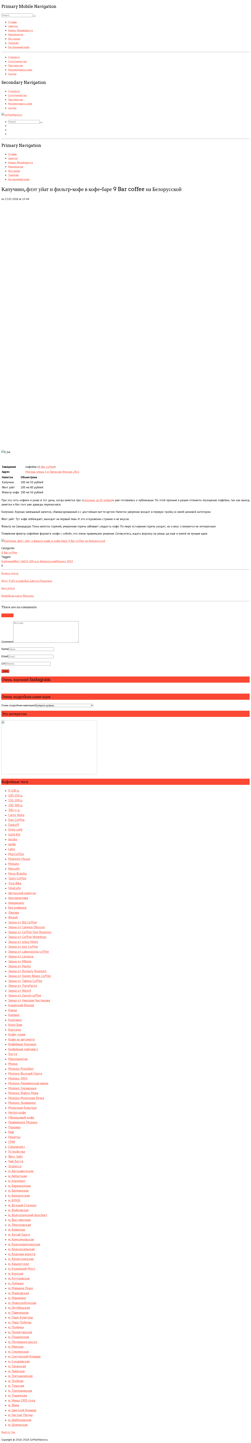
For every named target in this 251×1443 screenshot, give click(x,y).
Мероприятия (15, 34)
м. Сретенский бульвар (24, 1356)
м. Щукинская (17, 1425)
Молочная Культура (22, 1108)
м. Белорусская (46, 561)
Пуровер (14, 1127)
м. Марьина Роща (20, 1288)
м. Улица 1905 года (21, 1400)
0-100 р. (31, 561)
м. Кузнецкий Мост (21, 1269)
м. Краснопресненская (24, 1244)
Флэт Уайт (19, 561)
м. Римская (15, 1347)
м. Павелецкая (18, 1313)
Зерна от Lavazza (20, 956)
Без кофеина (17, 908)
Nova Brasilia (17, 873)
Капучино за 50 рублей (98, 500)
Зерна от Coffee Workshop (27, 937)
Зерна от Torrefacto (22, 986)
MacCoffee (16, 854)
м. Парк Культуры (20, 1317)
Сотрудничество (17, 61)
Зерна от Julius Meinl (23, 942)
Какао (12, 1010)
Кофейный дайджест (23, 1049)
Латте (12, 1054)
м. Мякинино (17, 1298)
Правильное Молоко (23, 1122)
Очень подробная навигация (17, 705)
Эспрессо (15, 1166)
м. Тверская (16, 1371)
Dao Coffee (16, 820)
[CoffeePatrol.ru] (11, 114)
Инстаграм (14, 38)
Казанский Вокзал (21, 1005)
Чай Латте (15, 1161)
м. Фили (13, 1405)
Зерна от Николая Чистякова (29, 1000)
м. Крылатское (18, 1264)
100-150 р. (15, 795)
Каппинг (14, 1015)
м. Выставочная (19, 1220)
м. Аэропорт (16, 1181)
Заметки (13, 26)
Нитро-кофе (17, 1112)
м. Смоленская (18, 1352)
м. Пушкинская (18, 1337)
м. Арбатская (17, 1176)
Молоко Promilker (21, 1069)
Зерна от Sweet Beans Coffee (29, 976)
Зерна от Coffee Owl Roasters (29, 932)
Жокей (13, 917)
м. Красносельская (21, 1249)
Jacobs (12, 839)
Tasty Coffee (17, 878)
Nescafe (14, 868)
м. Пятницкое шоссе (22, 1342)
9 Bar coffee (46, 467)
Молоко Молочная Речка (26, 1098)
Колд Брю (15, 1025)
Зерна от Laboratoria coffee (28, 952)
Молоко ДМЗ (64, 561)
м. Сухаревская (19, 1361)
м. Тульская (16, 1386)
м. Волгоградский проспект (27, 1215)
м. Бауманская (18, 1190)
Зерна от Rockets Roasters (27, 971)
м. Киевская (16, 1229)
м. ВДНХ (14, 1200)
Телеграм (13, 43)
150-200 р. (15, 800)
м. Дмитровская (19, 1225)
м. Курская (15, 1273)
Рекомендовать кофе (20, 69)
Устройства (16, 1151)
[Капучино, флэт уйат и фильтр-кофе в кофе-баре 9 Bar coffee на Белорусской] (53, 541)
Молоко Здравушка (22, 1088)
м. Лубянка (16, 1283)
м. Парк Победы (19, 1322)
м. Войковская (18, 1210)
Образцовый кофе (21, 1117)
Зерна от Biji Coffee (22, 922)
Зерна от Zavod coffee (24, 995)
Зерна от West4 (19, 991)
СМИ (11, 1142)
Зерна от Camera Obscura (26, 927)
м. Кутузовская (19, 1278)
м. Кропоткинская (21, 1259)
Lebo (11, 849)
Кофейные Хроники (22, 1044)
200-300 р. (15, 805)
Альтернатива (18, 898)
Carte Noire (16, 815)
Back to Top (8, 1432)
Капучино (7, 561)
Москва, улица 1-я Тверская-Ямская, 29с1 (52, 472)
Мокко (13, 1064)
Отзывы (12, 22)
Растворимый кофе (19, 47)
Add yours (7, 615)
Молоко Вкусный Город (25, 1073)
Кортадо (14, 1030)
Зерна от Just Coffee (23, 947)
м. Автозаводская (20, 1171)
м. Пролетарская (20, 1332)
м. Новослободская (22, 1303)
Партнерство (15, 65)
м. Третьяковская (20, 1376)
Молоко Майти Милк (23, 1093)
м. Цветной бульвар (22, 1410)
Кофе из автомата (21, 1039)
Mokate (13, 864)
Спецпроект (16, 1147)
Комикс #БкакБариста (20, 30)
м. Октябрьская (19, 1308)
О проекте (14, 57)
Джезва (13, 912)
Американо (16, 903)
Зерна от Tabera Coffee (25, 981)
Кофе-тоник (17, 1034)
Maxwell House (19, 859)
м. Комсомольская (21, 1239)
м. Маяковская (18, 1293)
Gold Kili (14, 834)
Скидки (12, 73)
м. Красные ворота (21, 1254)
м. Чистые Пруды (20, 1415)
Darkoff (13, 825)
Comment (7, 642)
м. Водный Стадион (22, 1205)
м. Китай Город (19, 1234)
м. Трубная (15, 1381)
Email (4, 656)
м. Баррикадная (19, 1186)
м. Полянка (16, 1327)
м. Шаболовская (19, 1420)
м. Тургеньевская (20, 1391)
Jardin (12, 844)
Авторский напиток (22, 893)
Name (5, 649)
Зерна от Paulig (19, 966)
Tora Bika (14, 883)
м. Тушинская (17, 1395)
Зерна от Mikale (19, 961)
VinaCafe (14, 888)
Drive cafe (15, 829)
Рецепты (14, 1137)
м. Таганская (17, 1366)
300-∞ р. (14, 810)
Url (3, 663)
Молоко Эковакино (22, 1103)
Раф (11, 1132)
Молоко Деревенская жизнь (28, 1083)
